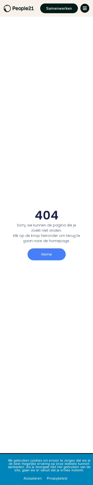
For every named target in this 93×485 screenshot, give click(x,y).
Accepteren (33, 478)
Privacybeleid (57, 478)
